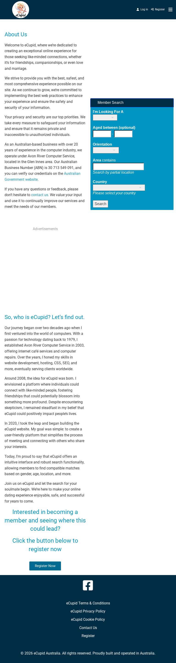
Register (160, 9)
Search (100, 204)
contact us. (40, 195)
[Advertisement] (45, 267)
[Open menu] (169, 9)
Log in (144, 9)
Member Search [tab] (110, 102)
